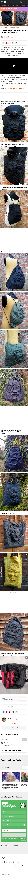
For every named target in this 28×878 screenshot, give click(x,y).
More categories (7, 824)
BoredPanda (8, 2)
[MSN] (16, 862)
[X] (9, 862)
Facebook (15, 88)
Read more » (14, 723)
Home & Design (4, 27)
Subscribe (14, 835)
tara (4, 742)
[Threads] (13, 862)
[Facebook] (2, 862)
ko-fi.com (9, 88)
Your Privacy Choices (6, 865)
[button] (23, 767)
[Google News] (18, 862)
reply (9, 745)
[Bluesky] (11, 862)
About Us (22, 865)
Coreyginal (6, 36)
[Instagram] (4, 862)
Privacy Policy (19, 872)
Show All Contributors (14, 727)
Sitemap (14, 868)
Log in (25, 2)
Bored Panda (7, 858)
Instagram (21, 88)
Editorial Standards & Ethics (8, 872)
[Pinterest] (6, 862)
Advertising (15, 865)
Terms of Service (5, 874)
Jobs (3, 868)
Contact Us (8, 868)
